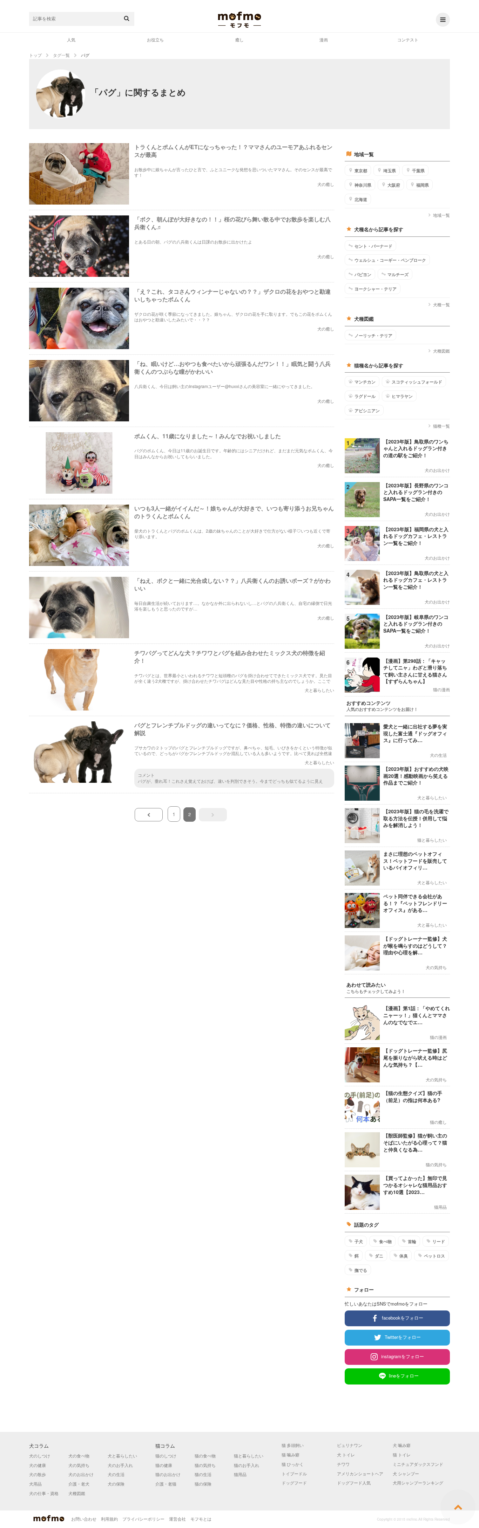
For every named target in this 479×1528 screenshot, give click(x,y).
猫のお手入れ (246, 1465)
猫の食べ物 (205, 1456)
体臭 (403, 1256)
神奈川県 (363, 185)
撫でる (361, 1270)
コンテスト (407, 39)
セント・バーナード (373, 246)
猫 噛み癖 (290, 1454)
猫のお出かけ (168, 1474)
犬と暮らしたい (122, 1456)
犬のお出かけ (81, 1474)
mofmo (239, 20)
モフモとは (200, 1519)
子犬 (359, 1241)
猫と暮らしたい (248, 1456)
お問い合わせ (83, 1519)
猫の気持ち (205, 1465)
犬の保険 (116, 1484)
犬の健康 (37, 1465)
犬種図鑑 (441, 351)
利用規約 (109, 1519)
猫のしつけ (165, 1456)
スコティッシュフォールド (417, 382)
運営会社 (177, 1519)
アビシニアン (367, 410)
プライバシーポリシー (143, 1519)
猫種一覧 (441, 426)
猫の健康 (163, 1465)
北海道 (361, 199)
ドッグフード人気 (354, 1483)
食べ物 (385, 1241)
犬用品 (35, 1484)
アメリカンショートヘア (360, 1473)
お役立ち (155, 39)
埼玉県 (389, 170)
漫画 (323, 39)
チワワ (343, 1464)
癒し (239, 39)
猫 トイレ (402, 1454)
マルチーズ (398, 274)
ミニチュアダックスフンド (418, 1464)
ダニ (379, 1256)
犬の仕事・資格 (44, 1493)
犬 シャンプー (406, 1473)
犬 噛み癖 (402, 1445)
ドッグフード (294, 1483)
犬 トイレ (346, 1454)
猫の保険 (203, 1484)
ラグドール (365, 396)
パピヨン (363, 274)
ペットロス (434, 1256)
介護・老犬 (78, 1484)
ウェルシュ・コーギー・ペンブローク (390, 260)
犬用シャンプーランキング (418, 1483)
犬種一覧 (441, 304)
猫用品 (240, 1474)
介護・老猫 (165, 1484)
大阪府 (393, 185)
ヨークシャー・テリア (376, 289)
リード (438, 1241)
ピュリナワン (349, 1445)
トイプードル (294, 1473)
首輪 (412, 1241)
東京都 (361, 170)
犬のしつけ (39, 1456)
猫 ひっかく (293, 1464)
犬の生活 (116, 1474)
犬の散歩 (37, 1474)
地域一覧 (441, 215)
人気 (71, 39)
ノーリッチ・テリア (373, 335)
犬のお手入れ (120, 1465)
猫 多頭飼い (293, 1445)
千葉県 (418, 170)
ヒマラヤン (402, 396)
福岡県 (422, 185)
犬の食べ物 (78, 1456)
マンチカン (365, 382)
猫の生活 (203, 1474)
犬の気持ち (78, 1465)
